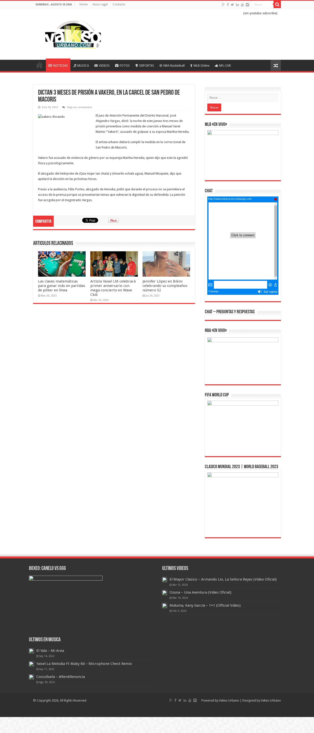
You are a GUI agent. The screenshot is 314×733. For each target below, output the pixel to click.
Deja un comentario (79, 107)
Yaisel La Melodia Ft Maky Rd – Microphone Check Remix (84, 663)
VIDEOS (104, 65)
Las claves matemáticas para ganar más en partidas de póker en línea (61, 285)
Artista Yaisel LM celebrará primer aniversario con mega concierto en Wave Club (113, 288)
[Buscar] (277, 4)
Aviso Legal (100, 4)
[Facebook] (227, 5)
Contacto (119, 4)
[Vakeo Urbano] (73, 33)
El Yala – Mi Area (50, 650)
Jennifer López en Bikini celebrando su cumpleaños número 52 (165, 285)
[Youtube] (242, 5)
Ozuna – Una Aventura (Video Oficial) (200, 592)
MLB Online (201, 65)
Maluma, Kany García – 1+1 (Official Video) (205, 605)
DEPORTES (146, 65)
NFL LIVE (225, 65)
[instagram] (247, 5)
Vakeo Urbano (271, 700)
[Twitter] (232, 5)
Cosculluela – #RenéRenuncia (60, 676)
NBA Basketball (174, 65)
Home (83, 4)
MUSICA (83, 65)
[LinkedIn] (237, 5)
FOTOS (125, 65)
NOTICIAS (60, 65)
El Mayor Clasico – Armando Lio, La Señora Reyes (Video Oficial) (223, 579)
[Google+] (223, 5)
